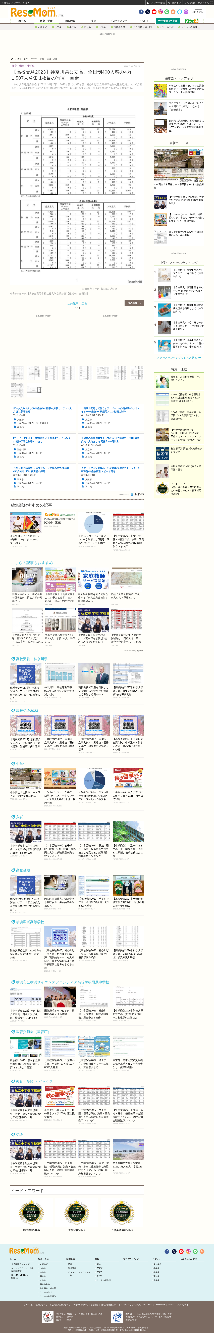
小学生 (58, 27)
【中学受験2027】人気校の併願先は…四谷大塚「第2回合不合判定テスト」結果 (126, 638)
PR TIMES (147, 1305)
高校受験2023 (27, 710)
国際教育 (70, 21)
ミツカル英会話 (104, 1280)
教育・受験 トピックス (34, 1081)
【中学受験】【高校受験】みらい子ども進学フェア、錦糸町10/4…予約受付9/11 (60, 597)
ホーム (22, 21)
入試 (19, 817)
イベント (144, 21)
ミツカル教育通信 (190, 27)
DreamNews (160, 1305)
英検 (99, 1264)
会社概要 (94, 1305)
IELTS (99, 1276)
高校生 (87, 27)
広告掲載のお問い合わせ (60, 1305)
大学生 (102, 27)
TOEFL (100, 1272)
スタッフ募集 (182, 1305)
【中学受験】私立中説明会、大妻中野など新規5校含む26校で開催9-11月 (92, 638)
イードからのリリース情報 (130, 1305)
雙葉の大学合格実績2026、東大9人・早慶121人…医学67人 (60, 638)
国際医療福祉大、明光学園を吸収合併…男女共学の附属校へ (27, 597)
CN (201, 12)
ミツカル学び (166, 27)
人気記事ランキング (20, 1264)
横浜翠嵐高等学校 (30, 922)
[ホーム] (12, 59)
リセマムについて (80, 1305)
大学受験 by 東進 (167, 21)
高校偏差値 (119, 27)
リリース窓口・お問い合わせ (35, 1305)
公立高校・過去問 (142, 27)
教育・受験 (46, 21)
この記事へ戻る (77, 305)
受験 (19, 1135)
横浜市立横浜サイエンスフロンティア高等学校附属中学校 (62, 982)
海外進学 (72, 1268)
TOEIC (100, 1268)
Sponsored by (124, 494)
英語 (93, 21)
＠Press (171, 1305)
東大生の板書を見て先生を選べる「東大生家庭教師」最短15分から (93, 597)
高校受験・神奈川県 (32, 659)
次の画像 (132, 303)
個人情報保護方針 (108, 1305)
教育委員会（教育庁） (33, 1032)
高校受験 (23, 870)
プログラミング (118, 21)
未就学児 (42, 27)
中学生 (72, 27)
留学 (70, 1264)
